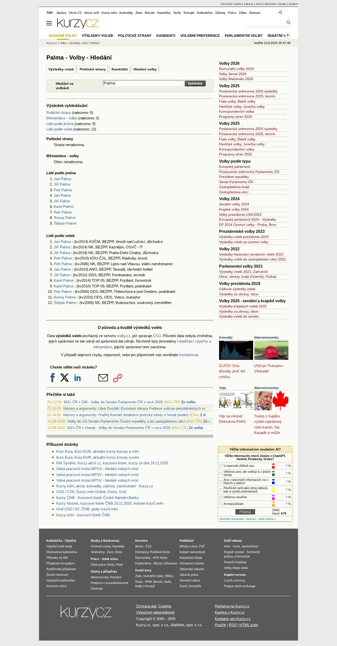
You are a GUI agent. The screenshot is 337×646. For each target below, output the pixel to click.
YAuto (259, 3)
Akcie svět (91, 13)
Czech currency (234, 580)
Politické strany (93, 69)
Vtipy (222, 388)
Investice (141, 540)
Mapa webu (240, 568)
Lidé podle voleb (59, 129)
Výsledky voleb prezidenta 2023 (244, 237)
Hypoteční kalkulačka (60, 580)
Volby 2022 (229, 249)
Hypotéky (164, 13)
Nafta (167, 581)
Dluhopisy (142, 552)
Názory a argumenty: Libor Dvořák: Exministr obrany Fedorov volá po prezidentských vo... (136, 408)
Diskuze (255, 13)
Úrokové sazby (101, 546)
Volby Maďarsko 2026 (236, 79)
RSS (233, 625)
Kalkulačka (205, 13)
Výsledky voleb (61, 69)
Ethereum (170, 563)
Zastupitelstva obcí (233, 192)
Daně (183, 586)
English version (235, 575)
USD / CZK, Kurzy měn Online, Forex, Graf (91, 492)
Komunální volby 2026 (236, 69)
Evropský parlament (234, 167)
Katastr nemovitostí (192, 552)
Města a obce (189, 546)
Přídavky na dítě (57, 558)
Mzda (111, 564)
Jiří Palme (62, 201)
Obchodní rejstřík (231, 3)
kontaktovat (188, 355)
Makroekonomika (266, 337)
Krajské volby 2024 (234, 209)
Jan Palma (62, 179)
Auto (227, 546)
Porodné (116, 577)
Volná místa (110, 559)
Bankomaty (111, 540)
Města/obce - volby (61, 118)
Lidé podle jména (60, 124)
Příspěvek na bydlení (60, 563)
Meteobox (271, 3)
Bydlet (282, 3)
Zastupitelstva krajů (234, 187)
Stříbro (169, 576)
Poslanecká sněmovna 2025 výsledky (248, 91)
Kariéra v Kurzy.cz (230, 612)
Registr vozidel (234, 552)
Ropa (139, 581)
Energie (189, 13)
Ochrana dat (146, 606)
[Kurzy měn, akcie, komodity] (86, 614)
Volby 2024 (229, 199)
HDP (156, 558)
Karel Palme (64, 206)
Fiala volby (227, 101)
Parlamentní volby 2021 (241, 266)
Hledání (95, 43)
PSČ (202, 546)
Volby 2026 (229, 63)
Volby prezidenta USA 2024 (240, 214)
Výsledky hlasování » (232, 518)
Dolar (118, 552)
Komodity (226, 337)
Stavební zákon (190, 580)
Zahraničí (260, 272)
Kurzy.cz (51, 43)
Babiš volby (246, 101)
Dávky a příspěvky (104, 571)
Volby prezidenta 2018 (239, 283)
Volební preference (200, 36)
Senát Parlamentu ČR (236, 182)
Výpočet (70, 540)
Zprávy (61, 13)
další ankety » (267, 518)
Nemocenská (100, 577)
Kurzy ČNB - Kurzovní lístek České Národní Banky (97, 497)
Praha (262, 225)
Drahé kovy (143, 570)
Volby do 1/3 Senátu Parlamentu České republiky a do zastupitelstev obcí (126, 421)
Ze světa (188, 402)
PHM (148, 581)
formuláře (194, 586)
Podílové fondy (160, 552)
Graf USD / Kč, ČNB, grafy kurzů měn (87, 509)
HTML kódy (249, 625)
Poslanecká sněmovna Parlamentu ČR (249, 172)
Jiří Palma (62, 184)
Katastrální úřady (191, 558)
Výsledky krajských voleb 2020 (243, 306)
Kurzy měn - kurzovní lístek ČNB (83, 515)
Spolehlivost (250, 546)
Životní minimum (57, 575)
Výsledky (269, 219)
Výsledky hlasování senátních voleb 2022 (251, 254)
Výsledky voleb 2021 (235, 272)
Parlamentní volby (243, 36)
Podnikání (186, 540)
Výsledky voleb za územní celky (243, 242)
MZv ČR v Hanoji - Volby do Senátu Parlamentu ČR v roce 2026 (118, 428)
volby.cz (124, 336)
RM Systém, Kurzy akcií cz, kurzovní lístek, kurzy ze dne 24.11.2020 (112, 463)
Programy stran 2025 (235, 117)
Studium (293, 3)
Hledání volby (145, 69)
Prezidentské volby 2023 (242, 231)
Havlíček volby (230, 106)
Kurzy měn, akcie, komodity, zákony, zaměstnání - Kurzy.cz (104, 486)
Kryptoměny (143, 563)
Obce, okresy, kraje (234, 277)
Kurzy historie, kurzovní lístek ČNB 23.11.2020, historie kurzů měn (109, 503)
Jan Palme (62, 195)
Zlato (138, 13)
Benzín (158, 581)
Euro (110, 552)
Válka (243, 13)
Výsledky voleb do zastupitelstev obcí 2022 (252, 259)
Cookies (164, 606)
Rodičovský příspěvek (61, 569)
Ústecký (257, 277)
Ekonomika (142, 558)
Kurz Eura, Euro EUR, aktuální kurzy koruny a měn (97, 451)
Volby (63, 43)
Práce (232, 13)
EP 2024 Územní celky (236, 225)
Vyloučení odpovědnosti (155, 612)
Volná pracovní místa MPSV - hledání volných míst (97, 469)
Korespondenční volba (236, 111)
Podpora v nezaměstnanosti (109, 583)
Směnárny (98, 552)
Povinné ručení (56, 586)
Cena (236, 546)
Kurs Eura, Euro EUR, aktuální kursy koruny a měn (97, 457)
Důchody (97, 588)
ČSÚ (157, 336)
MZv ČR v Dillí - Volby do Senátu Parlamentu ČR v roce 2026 (113, 402)
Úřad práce (98, 564)
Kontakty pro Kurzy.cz (233, 619)
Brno (272, 225)
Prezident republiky (234, 177)
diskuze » (252, 518)
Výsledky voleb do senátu (239, 316)
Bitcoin (150, 13)
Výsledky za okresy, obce (238, 294)
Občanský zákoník (192, 569)
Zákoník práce (189, 575)
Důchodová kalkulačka (61, 552)
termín (270, 96)
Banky (95, 540)
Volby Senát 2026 (232, 74)
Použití (220, 625)
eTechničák (242, 556)
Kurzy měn (109, 13)
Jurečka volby (254, 106)
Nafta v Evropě (145, 586)
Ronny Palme (65, 217)
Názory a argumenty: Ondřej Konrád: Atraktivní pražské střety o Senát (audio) (125, 415)
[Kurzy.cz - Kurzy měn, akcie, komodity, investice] (78, 27)
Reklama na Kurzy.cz (232, 606)
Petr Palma (63, 190)
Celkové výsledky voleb (237, 289)
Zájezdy (248, 3)
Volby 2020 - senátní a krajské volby (252, 301)
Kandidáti (120, 69)
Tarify (177, 13)
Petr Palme (63, 212)
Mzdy (163, 558)
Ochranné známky (192, 563)
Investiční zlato (153, 576)
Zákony (220, 13)
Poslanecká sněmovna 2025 (241, 96)
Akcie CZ (75, 13)
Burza (139, 546)
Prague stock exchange (240, 586)
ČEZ (148, 546)
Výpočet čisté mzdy (59, 546)
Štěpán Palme (65, 223)
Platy (119, 564)
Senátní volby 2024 (234, 204)
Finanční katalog (235, 562)
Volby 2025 (229, 86)
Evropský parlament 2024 (239, 219)
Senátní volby (281, 36)
